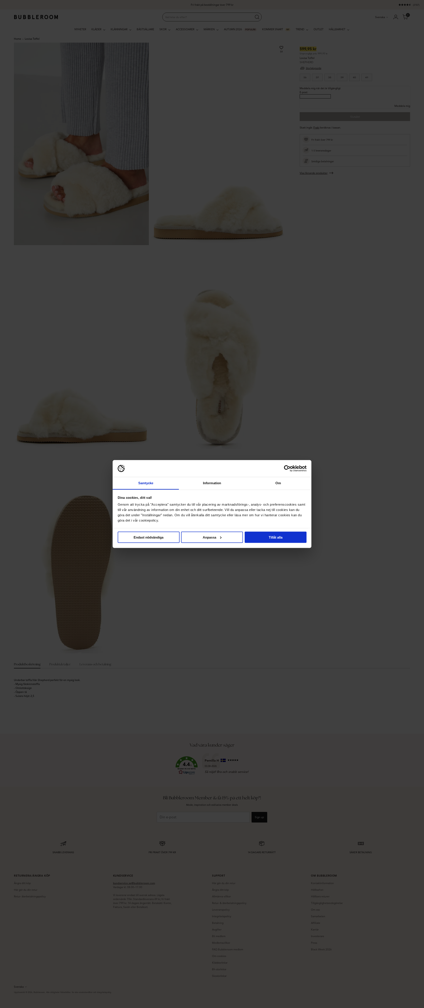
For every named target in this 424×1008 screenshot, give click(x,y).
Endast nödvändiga (148, 537)
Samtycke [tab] (145, 483)
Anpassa (209, 537)
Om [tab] (278, 483)
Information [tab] (212, 483)
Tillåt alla (275, 537)
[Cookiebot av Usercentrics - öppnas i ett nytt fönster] (287, 468)
